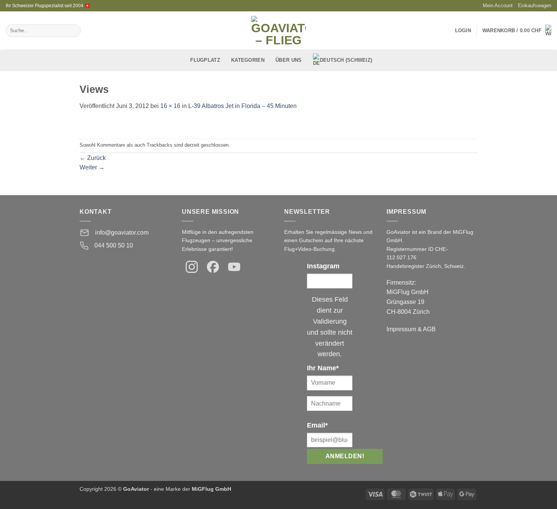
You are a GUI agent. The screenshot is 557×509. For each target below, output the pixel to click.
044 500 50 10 (113, 245)
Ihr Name (323, 368)
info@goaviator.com (122, 232)
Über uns (288, 60)
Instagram (323, 266)
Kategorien (247, 60)
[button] (516, 31)
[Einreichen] (73, 30)
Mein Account (498, 5)
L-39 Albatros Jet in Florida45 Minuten (242, 106)
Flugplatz (205, 60)
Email (317, 425)
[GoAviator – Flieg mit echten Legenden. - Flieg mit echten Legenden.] (278, 30)
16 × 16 (170, 106)
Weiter (92, 167)
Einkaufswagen (534, 5)
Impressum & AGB (411, 329)
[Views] (83, 124)
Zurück (93, 158)
